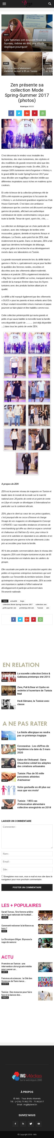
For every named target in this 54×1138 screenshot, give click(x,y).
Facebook (6, 1019)
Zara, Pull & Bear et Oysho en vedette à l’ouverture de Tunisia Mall (34, 690)
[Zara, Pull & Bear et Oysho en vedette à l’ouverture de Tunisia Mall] (8, 690)
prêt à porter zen (9, 608)
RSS (28, 1019)
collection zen (41, 604)
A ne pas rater (25, 723)
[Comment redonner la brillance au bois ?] (45, 929)
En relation (21, 665)
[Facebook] (15, 1124)
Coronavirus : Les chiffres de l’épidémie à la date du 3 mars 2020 (33, 749)
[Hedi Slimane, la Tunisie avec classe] (8, 704)
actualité (13, 601)
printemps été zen (26, 608)
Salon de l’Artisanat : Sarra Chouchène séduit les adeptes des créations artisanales (34, 763)
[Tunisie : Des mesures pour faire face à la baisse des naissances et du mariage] (45, 996)
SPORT (4, 917)
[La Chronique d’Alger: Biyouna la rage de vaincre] (45, 943)
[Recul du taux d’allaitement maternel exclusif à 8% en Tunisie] (21, 64)
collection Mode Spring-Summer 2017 (17, 604)
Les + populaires (21, 905)
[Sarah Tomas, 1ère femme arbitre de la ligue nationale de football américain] (45, 915)
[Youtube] (39, 1124)
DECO (4, 931)
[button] (50, 4)
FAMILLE (48, 63)
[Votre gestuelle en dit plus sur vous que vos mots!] (8, 790)
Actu (7, 957)
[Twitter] (31, 1124)
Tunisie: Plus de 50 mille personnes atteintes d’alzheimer (30, 776)
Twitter (17, 1019)
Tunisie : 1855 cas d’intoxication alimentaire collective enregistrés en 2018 (34, 804)
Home (6, 63)
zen (47, 608)
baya (22, 601)
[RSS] (23, 1124)
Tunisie (40, 608)
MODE (31, 106)
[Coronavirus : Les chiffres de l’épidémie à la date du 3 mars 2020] (8, 749)
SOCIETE (5, 984)
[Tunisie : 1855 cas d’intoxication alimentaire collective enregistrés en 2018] (8, 804)
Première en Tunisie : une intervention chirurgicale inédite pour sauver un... (16, 966)
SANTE (6, 35)
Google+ (39, 1019)
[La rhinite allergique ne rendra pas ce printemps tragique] (8, 735)
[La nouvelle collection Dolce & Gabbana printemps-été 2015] (8, 677)
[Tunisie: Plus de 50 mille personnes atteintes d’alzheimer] (8, 777)
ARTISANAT (6, 767)
